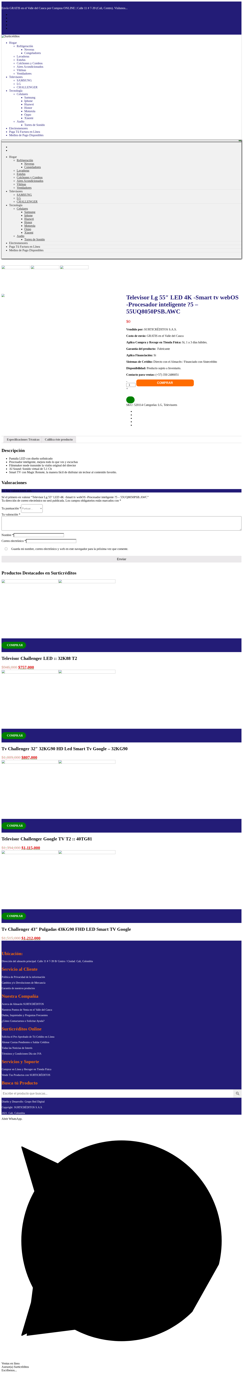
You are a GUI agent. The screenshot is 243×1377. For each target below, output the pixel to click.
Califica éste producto (59, 439)
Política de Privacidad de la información (23, 977)
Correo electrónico (14, 541)
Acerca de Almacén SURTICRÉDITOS (23, 1004)
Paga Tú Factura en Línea (24, 131)
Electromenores (18, 128)
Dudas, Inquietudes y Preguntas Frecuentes (25, 1015)
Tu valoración (11, 514)
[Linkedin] (10, 28)
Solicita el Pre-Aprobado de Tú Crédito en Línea (28, 1036)
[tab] (23, 439)
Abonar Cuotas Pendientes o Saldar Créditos (25, 1042)
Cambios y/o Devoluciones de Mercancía (23, 982)
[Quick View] (3, 650)
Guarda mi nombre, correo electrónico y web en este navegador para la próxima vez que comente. (69, 549)
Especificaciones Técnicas (23, 439)
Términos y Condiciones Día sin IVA (21, 1053)
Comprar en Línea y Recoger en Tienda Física (26, 1069)
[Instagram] (10, 18)
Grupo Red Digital (34, 1101)
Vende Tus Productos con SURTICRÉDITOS (26, 1075)
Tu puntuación (11, 508)
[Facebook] (10, 14)
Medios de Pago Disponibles (26, 135)
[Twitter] (10, 24)
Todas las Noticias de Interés (17, 1048)
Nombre (8, 535)
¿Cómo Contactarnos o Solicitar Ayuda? (23, 1021)
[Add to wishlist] (4, 640)
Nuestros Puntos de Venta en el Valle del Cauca (27, 1009)
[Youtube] (10, 21)
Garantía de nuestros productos (18, 988)
